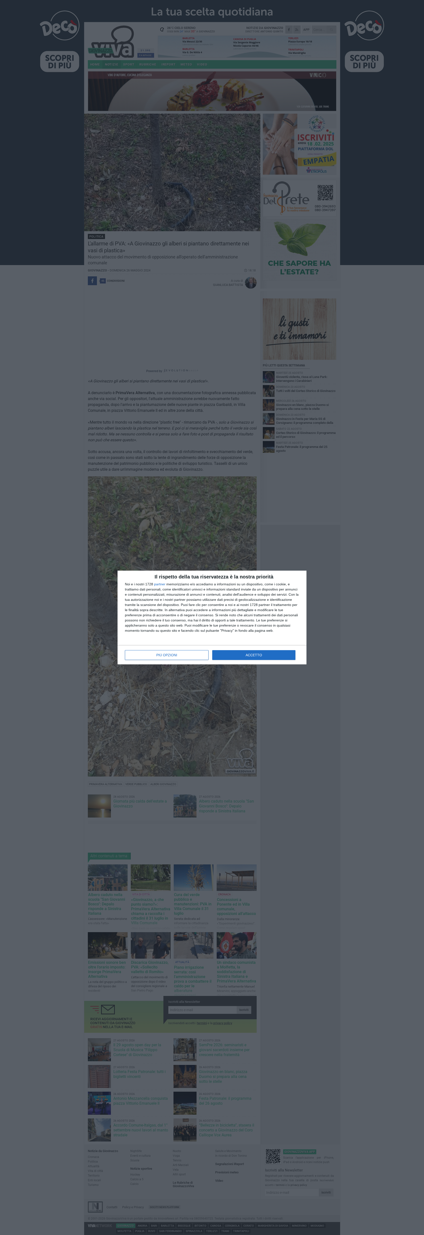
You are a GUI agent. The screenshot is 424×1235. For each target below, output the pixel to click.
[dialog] (212, 617)
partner (159, 584)
